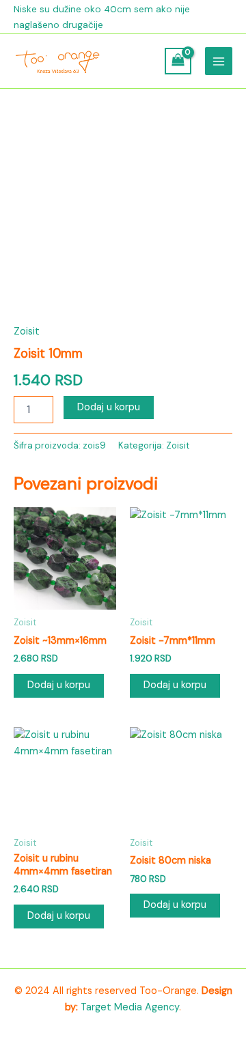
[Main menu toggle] (218, 60)
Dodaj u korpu (108, 407)
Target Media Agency (130, 1007)
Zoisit (27, 331)
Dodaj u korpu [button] (58, 685)
